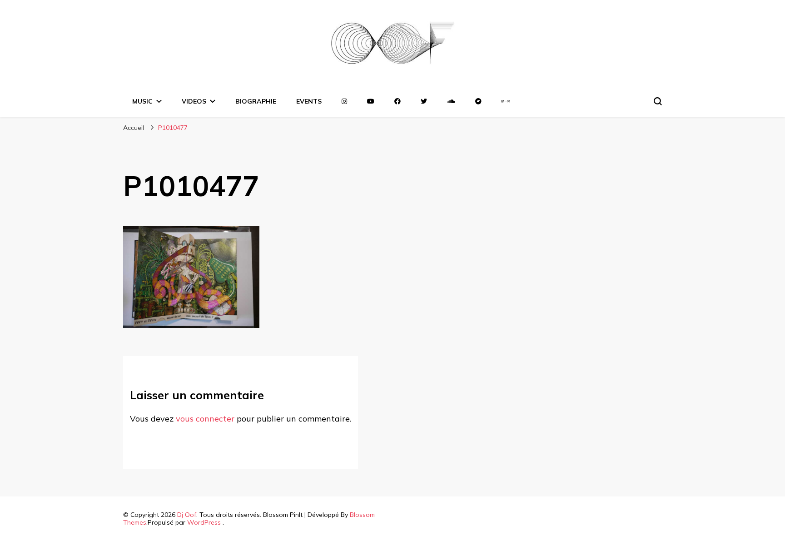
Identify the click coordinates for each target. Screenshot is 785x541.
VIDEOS (194, 101)
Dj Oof (186, 515)
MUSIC (142, 101)
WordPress (204, 522)
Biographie (255, 101)
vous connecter (205, 418)
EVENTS (309, 101)
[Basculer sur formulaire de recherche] (658, 101)
